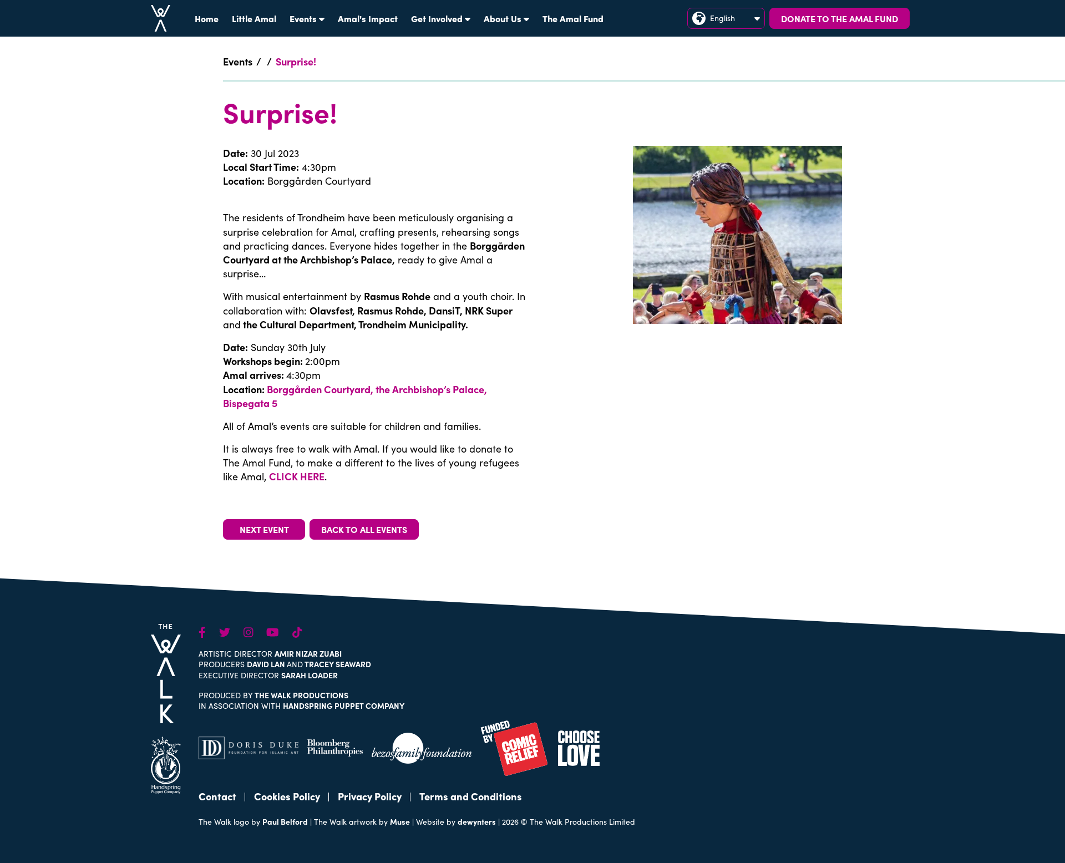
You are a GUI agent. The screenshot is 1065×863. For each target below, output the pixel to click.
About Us (502, 18)
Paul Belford (285, 821)
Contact (217, 796)
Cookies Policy (287, 796)
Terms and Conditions (470, 796)
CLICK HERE (296, 476)
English (722, 17)
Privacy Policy (370, 796)
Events (303, 18)
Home (207, 18)
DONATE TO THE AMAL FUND (839, 18)
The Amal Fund (573, 18)
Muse (400, 821)
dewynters (477, 821)
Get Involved (437, 18)
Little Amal (254, 18)
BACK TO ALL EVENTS (364, 529)
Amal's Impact (368, 18)
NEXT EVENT (264, 529)
